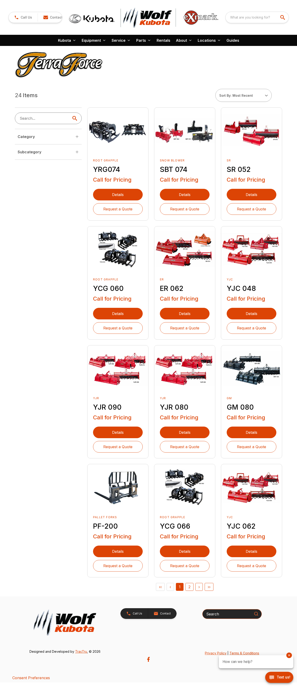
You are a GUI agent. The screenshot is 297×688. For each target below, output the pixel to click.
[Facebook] (148, 659)
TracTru (81, 651)
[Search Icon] (76, 118)
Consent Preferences (31, 677)
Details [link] (118, 194)
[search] (283, 17)
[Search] (256, 613)
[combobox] (257, 17)
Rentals (163, 40)
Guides (232, 40)
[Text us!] (279, 678)
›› (209, 587)
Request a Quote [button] (117, 209)
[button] (23, 17)
